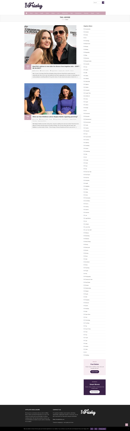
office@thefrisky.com (60, 419)
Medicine (87, 238)
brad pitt (67, 70)
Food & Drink (88, 136)
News (36, 13)
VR (85, 352)
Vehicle (86, 346)
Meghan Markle (73, 119)
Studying (87, 308)
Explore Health (95, 371)
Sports (86, 305)
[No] (128, 429)
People (86, 270)
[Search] (103, 2)
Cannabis (87, 64)
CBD (86, 72)
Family (86, 125)
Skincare (87, 302)
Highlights (87, 186)
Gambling (87, 145)
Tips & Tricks (88, 328)
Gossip (86, 160)
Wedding (87, 355)
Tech (86, 317)
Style (72, 13)
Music (86, 256)
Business (87, 58)
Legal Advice (88, 218)
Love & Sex (87, 227)
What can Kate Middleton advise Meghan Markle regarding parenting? (55, 116)
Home (31, 13)
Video (86, 349)
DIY (86, 110)
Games (86, 148)
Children (87, 78)
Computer (87, 90)
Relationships (65, 13)
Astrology (87, 40)
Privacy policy (102, 428)
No (95, 428)
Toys (86, 334)
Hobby (86, 192)
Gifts (86, 154)
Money (86, 244)
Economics (87, 113)
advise (56, 70)
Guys (86, 165)
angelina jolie (62, 70)
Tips (86, 326)
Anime (86, 34)
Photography (88, 276)
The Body (87, 323)
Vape (86, 343)
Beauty (86, 46)
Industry (87, 206)
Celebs (47, 13)
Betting (86, 49)
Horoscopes (87, 197)
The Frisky (36, 119)
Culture (86, 104)
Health (41, 13)
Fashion (87, 128)
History (86, 189)
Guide (86, 163)
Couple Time (88, 93)
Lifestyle (87, 224)
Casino (86, 69)
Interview (87, 212)
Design (86, 107)
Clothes (86, 87)
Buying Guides (88, 61)
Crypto (86, 101)
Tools (86, 331)
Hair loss (87, 177)
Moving (86, 253)
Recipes (87, 285)
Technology (87, 320)
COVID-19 (87, 96)
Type (86, 340)
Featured (87, 130)
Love (58, 13)
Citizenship (87, 81)
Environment (88, 122)
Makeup (87, 232)
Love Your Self (88, 229)
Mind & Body (88, 241)
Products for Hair (88, 279)
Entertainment (78, 13)
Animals (87, 31)
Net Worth (87, 261)
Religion (87, 291)
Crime (86, 98)
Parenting (86, 13)
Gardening (87, 151)
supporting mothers (42, 121)
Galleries (87, 142)
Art (85, 37)
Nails (86, 259)
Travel (98, 13)
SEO (86, 296)
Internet (86, 209)
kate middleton (65, 119)
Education (87, 116)
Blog (86, 55)
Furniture (87, 139)
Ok (91, 428)
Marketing (87, 235)
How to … (87, 203)
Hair (86, 168)
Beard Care (87, 43)
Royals (92, 13)
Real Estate (87, 282)
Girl (86, 157)
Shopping (87, 299)
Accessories (87, 29)
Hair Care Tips (88, 171)
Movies (53, 13)
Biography (87, 52)
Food (86, 133)
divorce (72, 70)
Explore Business (94, 391)
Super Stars (87, 314)
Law (86, 215)
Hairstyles (87, 180)
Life (86, 221)
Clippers (87, 84)
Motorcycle (87, 247)
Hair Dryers (87, 174)
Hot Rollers (87, 200)
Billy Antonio (36, 70)
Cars (86, 66)
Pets (86, 273)
